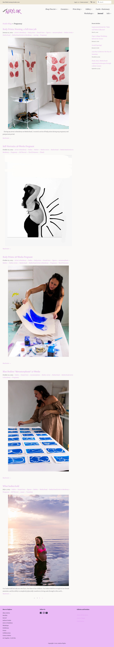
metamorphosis (57, 32)
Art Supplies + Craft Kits (9, 638)
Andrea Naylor (62, 643)
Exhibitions (6, 628)
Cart (94, 2)
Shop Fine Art (51, 9)
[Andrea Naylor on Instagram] (44, 613)
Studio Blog (7, 23)
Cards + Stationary (103, 9)
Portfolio (5, 615)
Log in (75, 2)
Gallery (88, 9)
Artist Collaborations (82, 615)
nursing (35, 35)
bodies (30, 150)
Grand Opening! (97, 45)
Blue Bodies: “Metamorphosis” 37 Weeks (21, 371)
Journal (100, 13)
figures (48, 32)
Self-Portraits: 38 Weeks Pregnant (18, 146)
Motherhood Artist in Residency (22, 35)
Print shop (77, 9)
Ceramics (64, 9)
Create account (84, 2)
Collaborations (7, 633)
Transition (29, 492)
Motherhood (6, 35)
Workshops (88, 13)
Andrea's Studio (7, 620)
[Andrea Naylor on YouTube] (47, 613)
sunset (22, 492)
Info (108, 13)
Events (4, 630)
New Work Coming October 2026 (11, 2)
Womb (42, 152)
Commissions (80, 621)
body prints (31, 32)
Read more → (7, 138)
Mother (36, 150)
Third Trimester (33, 152)
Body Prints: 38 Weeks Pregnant (18, 256)
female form (41, 32)
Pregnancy (43, 35)
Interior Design (81, 618)
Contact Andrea (7, 635)
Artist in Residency (20, 32)
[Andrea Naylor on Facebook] (41, 613)
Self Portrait (23, 152)
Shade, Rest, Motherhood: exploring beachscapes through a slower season (101, 63)
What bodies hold (11, 486)
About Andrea (6, 613)
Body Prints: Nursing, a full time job (19, 29)
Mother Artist (68, 32)
